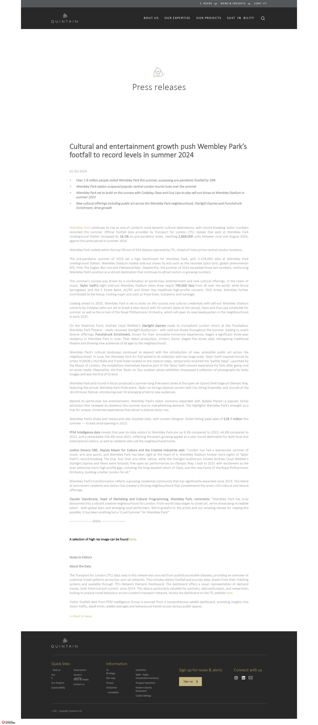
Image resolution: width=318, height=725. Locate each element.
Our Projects (57, 683)
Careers (206, 3)
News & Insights (233, 3)
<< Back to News (81, 616)
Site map (110, 678)
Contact (260, 3)
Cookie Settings (143, 696)
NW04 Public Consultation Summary (147, 677)
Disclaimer (111, 687)
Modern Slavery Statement (144, 689)
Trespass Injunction (145, 683)
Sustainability (58, 687)
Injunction (141, 670)
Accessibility (112, 692)
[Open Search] (263, 18)
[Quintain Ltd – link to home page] (64, 17)
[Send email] (236, 678)
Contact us (79, 684)
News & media (81, 679)
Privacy (110, 683)
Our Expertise (60, 677)
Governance (80, 670)
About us (55, 670)
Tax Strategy (118, 672)
